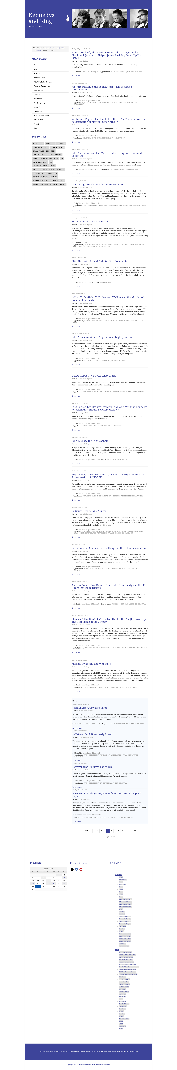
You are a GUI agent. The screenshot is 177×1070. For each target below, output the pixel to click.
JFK (62, 158)
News (36, 69)
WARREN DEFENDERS (40, 184)
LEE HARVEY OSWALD (40, 166)
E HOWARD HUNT (105, 246)
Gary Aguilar (84, 480)
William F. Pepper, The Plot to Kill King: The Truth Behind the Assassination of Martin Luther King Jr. (109, 120)
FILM (52, 151)
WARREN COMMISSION (41, 180)
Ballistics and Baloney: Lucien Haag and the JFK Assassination (109, 548)
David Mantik (85, 799)
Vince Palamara (85, 264)
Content (38, 50)
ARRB (48, 143)
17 (33, 884)
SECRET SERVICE (105, 282)
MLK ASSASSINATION (56, 169)
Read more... (76, 76)
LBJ (51, 162)
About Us (37, 107)
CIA (53, 143)
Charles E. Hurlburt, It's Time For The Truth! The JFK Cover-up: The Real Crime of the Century (109, 620)
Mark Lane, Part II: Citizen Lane (90, 221)
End (134, 831)
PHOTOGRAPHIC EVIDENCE (108, 817)
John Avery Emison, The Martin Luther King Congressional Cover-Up (107, 154)
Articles (37, 73)
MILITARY (118, 138)
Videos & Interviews (42, 86)
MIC (123, 687)
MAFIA (127, 533)
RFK (55, 173)
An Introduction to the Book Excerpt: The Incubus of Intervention (102, 88)
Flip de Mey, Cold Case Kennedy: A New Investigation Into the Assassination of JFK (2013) (108, 476)
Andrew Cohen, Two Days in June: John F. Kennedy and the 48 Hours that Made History (108, 586)
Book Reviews (39, 78)
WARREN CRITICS (57, 180)
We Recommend (40, 103)
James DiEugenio (86, 92)
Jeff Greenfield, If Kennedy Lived (92, 734)
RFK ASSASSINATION (40, 177)
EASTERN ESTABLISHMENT (132, 205)
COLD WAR (61, 143)
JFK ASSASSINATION (40, 162)
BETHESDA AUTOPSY (135, 496)
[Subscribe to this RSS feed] (147, 47)
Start (86, 831)
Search (36, 124)
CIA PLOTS (106, 360)
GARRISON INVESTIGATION (42, 158)
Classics (37, 95)
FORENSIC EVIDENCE (54, 155)
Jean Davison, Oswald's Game (90, 707)
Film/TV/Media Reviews (43, 82)
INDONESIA (118, 102)
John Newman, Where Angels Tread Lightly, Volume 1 (104, 337)
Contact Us (38, 111)
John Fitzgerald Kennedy (91, 100)
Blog (35, 128)
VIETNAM (53, 177)
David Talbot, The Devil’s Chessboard (94, 375)
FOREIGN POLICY (39, 155)
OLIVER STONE (38, 173)
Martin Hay (84, 61)
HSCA (56, 158)
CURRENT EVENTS (57, 147)
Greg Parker (84, 413)
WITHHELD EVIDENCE (57, 184)
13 (48, 881)
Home (36, 65)
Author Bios (38, 120)
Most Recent (38, 90)
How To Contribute (41, 116)
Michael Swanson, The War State (91, 663)
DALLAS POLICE (38, 151)
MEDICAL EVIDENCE (40, 169)
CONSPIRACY (37, 147)
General (84, 243)
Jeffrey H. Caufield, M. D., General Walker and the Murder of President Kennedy (108, 298)
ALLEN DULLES (38, 143)
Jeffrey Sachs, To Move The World (93, 766)
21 (54, 884)
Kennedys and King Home (54, 48)
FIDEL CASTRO (93, 360)
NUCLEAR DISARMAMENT (109, 783)
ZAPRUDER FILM (134, 647)
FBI (47, 151)
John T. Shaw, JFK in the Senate (90, 441)
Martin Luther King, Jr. (90, 72)
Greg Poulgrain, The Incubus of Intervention (98, 184)
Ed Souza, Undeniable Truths (89, 511)
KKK (140, 72)
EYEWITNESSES (102, 533)
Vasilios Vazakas (85, 625)
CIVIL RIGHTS (119, 245)
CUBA (46, 147)
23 (64, 884)
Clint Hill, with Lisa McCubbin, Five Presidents (99, 261)
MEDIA (52, 166)
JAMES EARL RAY (132, 72)
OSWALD (48, 173)
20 (48, 884)
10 (126, 831)
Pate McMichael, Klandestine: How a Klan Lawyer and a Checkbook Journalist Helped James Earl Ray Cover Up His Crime (106, 55)
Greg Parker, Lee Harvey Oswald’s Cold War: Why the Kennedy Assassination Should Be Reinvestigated (109, 408)
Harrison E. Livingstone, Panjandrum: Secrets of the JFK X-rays (107, 795)
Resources (38, 99)
